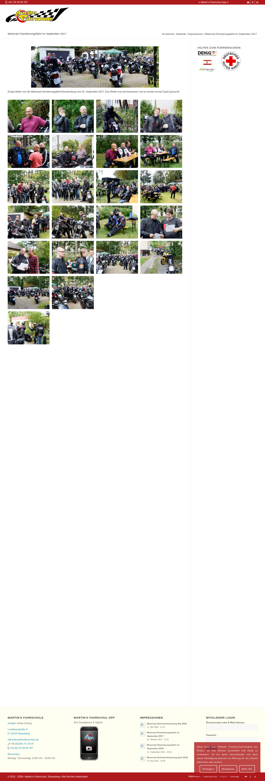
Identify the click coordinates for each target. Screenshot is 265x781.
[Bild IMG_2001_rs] (118, 293)
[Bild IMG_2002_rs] (162, 293)
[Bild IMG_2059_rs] (162, 646)
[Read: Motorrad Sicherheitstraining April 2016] (143, 759)
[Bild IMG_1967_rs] (162, 152)
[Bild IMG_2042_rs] (118, 540)
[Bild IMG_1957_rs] (74, 117)
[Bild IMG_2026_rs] (74, 435)
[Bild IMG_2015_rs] (118, 364)
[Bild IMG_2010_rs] (118, 329)
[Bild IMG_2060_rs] (30, 681)
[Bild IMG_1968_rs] (30, 188)
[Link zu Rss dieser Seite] (257, 2)
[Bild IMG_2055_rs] (162, 611)
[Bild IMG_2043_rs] (162, 540)
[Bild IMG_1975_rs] (162, 188)
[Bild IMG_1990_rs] (30, 258)
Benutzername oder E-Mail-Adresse (225, 722)
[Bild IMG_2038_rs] (118, 505)
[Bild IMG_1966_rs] (118, 152)
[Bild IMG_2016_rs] (162, 364)
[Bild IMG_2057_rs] (74, 646)
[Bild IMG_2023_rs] (118, 399)
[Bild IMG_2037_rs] (74, 505)
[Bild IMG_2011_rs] (162, 329)
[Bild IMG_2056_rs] (30, 646)
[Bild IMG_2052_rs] (74, 611)
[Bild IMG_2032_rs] (74, 470)
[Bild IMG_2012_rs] (30, 364)
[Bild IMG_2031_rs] (30, 470)
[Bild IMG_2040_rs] (30, 540)
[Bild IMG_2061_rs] (74, 681)
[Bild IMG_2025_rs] (30, 435)
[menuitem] (213, 2)
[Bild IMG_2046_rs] (118, 576)
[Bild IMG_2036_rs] (30, 505)
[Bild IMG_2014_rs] (74, 364)
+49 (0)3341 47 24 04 (22, 743)
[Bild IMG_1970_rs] (74, 188)
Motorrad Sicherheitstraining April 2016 (167, 757)
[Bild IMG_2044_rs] (30, 576)
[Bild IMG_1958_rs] (118, 117)
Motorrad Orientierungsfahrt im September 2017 (37, 33)
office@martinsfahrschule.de (23, 739)
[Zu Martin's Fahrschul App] (86, 743)
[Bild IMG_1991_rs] (74, 258)
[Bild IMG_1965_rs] (74, 152)
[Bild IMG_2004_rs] (30, 329)
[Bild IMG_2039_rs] (162, 505)
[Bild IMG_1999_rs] (74, 293)
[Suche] (256, 17)
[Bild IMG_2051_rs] (30, 611)
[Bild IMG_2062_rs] (118, 681)
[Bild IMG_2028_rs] (118, 435)
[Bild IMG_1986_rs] (118, 223)
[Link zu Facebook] (252, 2)
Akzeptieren (228, 769)
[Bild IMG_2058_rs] (118, 646)
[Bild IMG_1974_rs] (118, 188)
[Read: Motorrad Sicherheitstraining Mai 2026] (143, 725)
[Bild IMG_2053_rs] (118, 611)
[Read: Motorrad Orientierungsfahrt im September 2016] (143, 746)
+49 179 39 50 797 (17, 2)
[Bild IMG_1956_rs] (30, 117)
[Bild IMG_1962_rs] (30, 152)
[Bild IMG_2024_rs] (162, 399)
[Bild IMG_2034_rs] (118, 470)
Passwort (211, 735)
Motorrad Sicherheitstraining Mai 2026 (167, 724)
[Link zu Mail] (248, 2)
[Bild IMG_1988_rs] (162, 223)
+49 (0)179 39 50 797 (21, 748)
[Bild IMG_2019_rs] (30, 399)
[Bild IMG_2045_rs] (74, 576)
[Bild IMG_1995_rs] (162, 258)
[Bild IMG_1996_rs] (30, 293)
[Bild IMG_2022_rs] (74, 399)
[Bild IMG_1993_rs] (118, 258)
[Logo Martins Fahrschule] (37, 17)
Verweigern (208, 769)
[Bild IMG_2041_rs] (74, 540)
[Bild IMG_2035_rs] (162, 470)
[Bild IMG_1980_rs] (30, 223)
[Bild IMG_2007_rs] (74, 329)
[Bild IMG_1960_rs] (162, 117)
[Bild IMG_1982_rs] (74, 223)
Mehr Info (247, 769)
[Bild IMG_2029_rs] (162, 435)
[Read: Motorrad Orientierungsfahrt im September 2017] (143, 734)
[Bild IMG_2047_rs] (162, 576)
